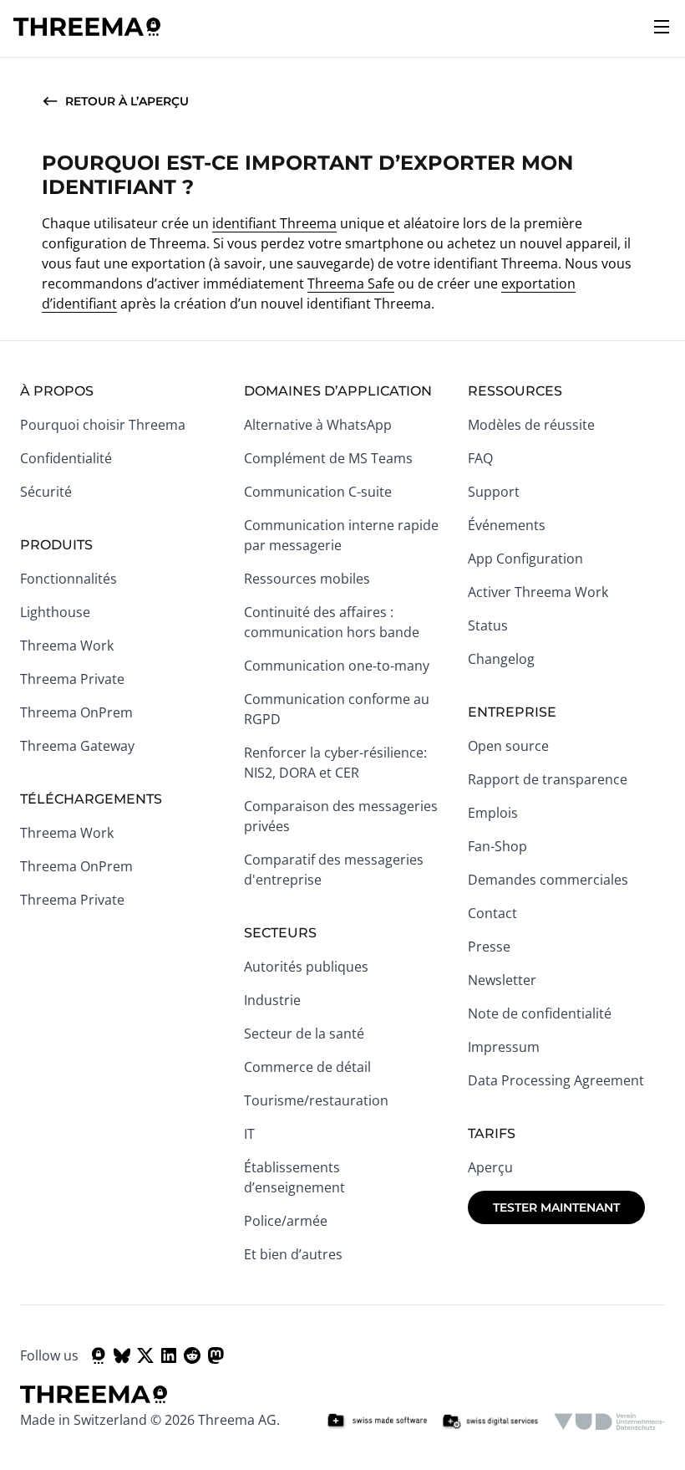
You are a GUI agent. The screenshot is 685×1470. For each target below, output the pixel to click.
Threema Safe (350, 283)
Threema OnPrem (76, 712)
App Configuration (525, 558)
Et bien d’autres (293, 1254)
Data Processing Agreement (556, 1080)
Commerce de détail (307, 1067)
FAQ (480, 458)
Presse (489, 946)
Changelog (501, 659)
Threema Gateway (77, 746)
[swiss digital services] (490, 1421)
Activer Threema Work (538, 592)
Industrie (272, 1000)
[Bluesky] (122, 1355)
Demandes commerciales (548, 879)
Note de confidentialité (539, 1013)
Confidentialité (66, 458)
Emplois (493, 813)
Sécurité (46, 491)
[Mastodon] (216, 1355)
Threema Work (67, 645)
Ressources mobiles (307, 578)
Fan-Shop (497, 846)
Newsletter (502, 980)
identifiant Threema (274, 223)
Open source (508, 746)
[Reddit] (192, 1355)
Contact (492, 913)
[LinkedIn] (169, 1355)
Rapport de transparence (547, 779)
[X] (145, 1355)
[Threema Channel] (99, 1355)
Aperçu (490, 1167)
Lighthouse (55, 612)
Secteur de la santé (304, 1033)
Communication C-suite (318, 491)
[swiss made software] (377, 1421)
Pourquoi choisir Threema (102, 425)
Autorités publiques (306, 966)
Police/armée (285, 1221)
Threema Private (72, 679)
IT (249, 1134)
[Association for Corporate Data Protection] (609, 1421)
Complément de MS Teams (328, 458)
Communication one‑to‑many (336, 665)
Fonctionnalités (68, 578)
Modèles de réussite (531, 425)
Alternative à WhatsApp (318, 425)
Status (488, 625)
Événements (506, 525)
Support (494, 491)
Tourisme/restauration (316, 1100)
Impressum (504, 1047)
